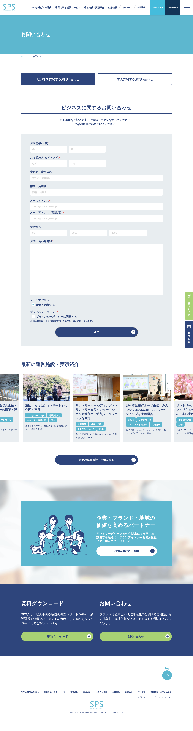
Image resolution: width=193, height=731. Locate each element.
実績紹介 (87, 692)
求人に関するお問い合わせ (135, 79)
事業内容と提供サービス (54, 692)
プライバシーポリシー (163, 697)
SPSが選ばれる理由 (41, 7)
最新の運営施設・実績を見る (96, 459)
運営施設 (74, 692)
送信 (96, 332)
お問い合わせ (173, 7)
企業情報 (112, 7)
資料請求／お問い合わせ (161, 692)
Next (174, 407)
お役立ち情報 (157, 7)
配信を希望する (45, 304)
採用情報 (141, 7)
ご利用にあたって (143, 697)
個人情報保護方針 (54, 321)
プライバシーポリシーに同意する (56, 316)
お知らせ (126, 7)
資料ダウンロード (57, 636)
